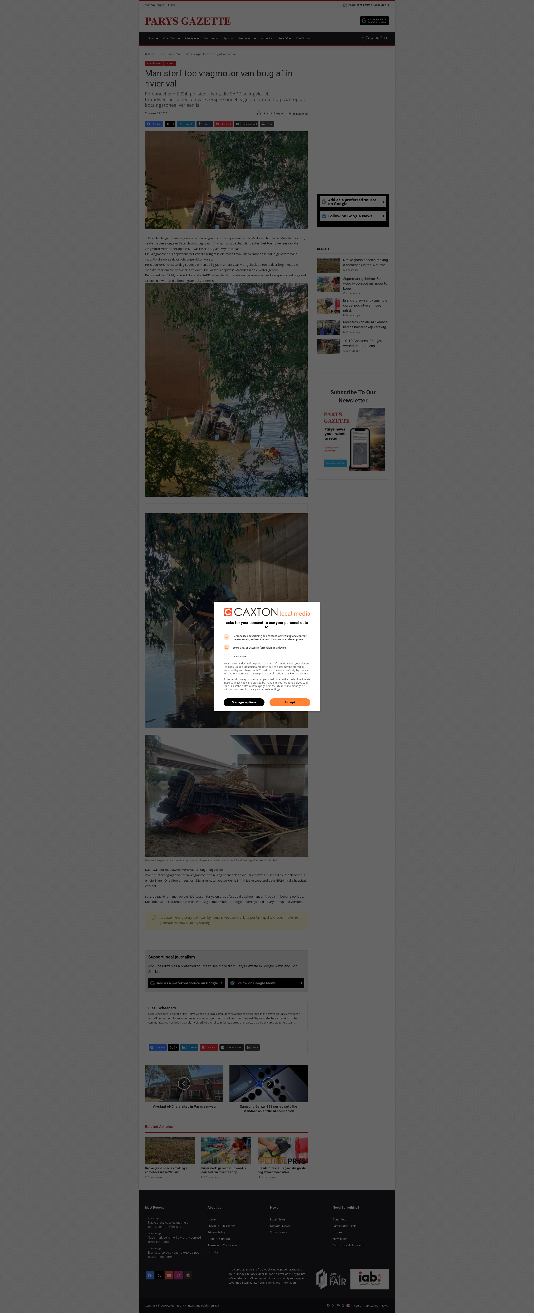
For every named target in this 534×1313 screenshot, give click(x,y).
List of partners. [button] (299, 673)
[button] (267, 656)
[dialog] (267, 656)
